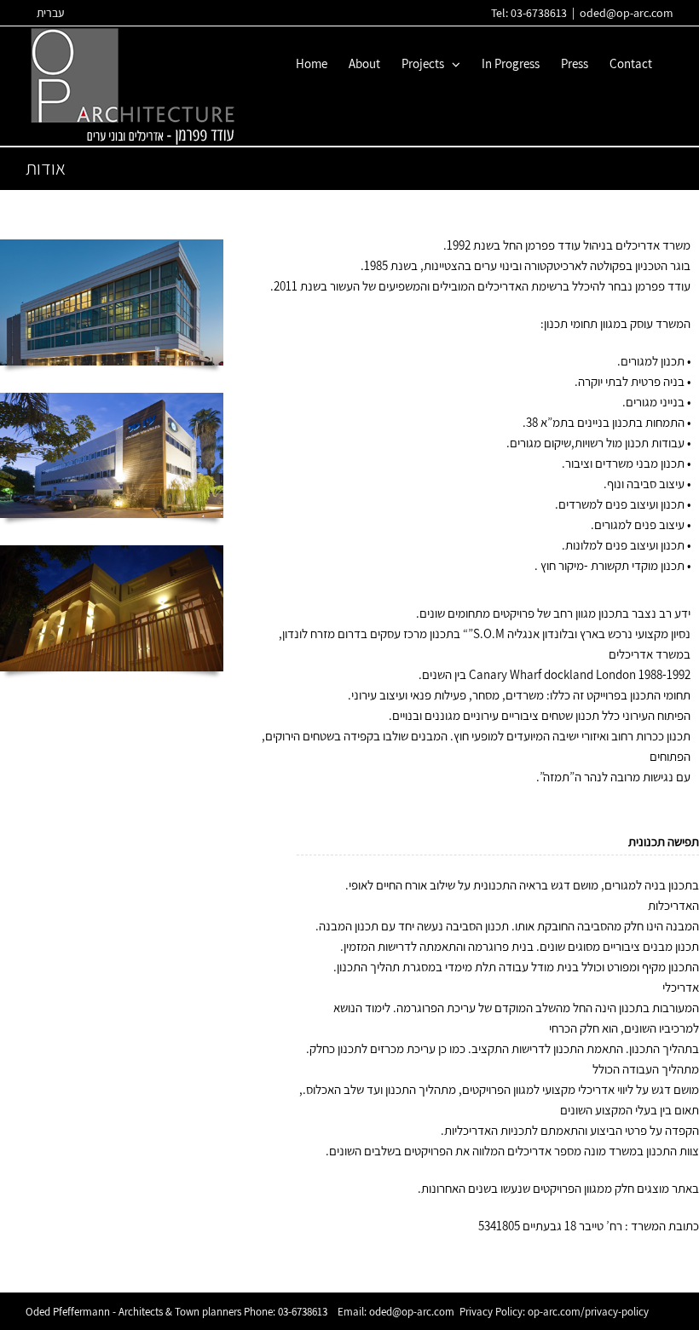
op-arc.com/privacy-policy (588, 1311)
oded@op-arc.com (626, 12)
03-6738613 (302, 1311)
